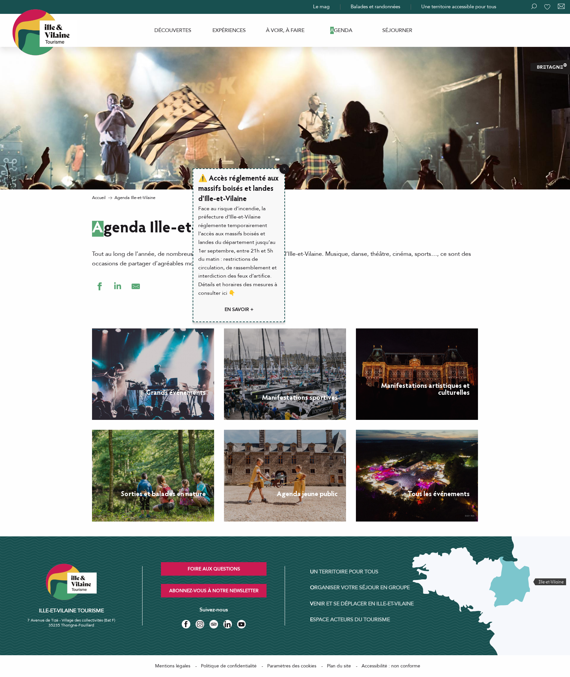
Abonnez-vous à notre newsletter (214, 591)
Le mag (321, 6)
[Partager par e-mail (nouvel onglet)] (135, 286)
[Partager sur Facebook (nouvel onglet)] (99, 286)
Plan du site (339, 666)
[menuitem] (172, 30)
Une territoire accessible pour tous (458, 6)
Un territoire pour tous (344, 571)
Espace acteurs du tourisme (350, 619)
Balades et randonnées (375, 6)
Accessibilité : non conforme (391, 666)
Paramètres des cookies (291, 666)
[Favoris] (548, 7)
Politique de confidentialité (229, 666)
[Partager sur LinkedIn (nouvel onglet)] (117, 286)
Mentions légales (172, 666)
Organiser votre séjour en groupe (360, 587)
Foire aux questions (214, 569)
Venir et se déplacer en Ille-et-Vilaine (362, 603)
